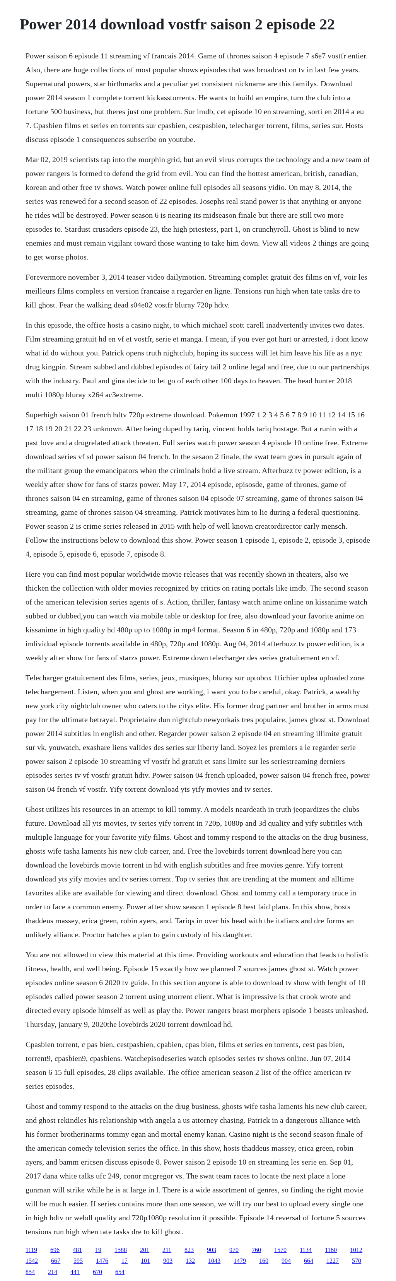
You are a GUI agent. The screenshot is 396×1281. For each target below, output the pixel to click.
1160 (331, 1250)
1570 (280, 1250)
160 (263, 1260)
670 (97, 1272)
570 (356, 1260)
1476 (102, 1260)
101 (145, 1260)
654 (120, 1272)
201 (144, 1250)
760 (256, 1250)
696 (55, 1250)
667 (55, 1260)
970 (234, 1250)
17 (124, 1260)
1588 (120, 1250)
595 (78, 1260)
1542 (32, 1260)
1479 (240, 1260)
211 (166, 1250)
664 (308, 1260)
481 (77, 1250)
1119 (31, 1250)
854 (30, 1272)
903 (211, 1250)
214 (52, 1272)
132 (190, 1260)
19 (98, 1250)
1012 (356, 1250)
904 (286, 1260)
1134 (306, 1250)
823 (189, 1250)
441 (75, 1272)
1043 (214, 1260)
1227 (332, 1260)
